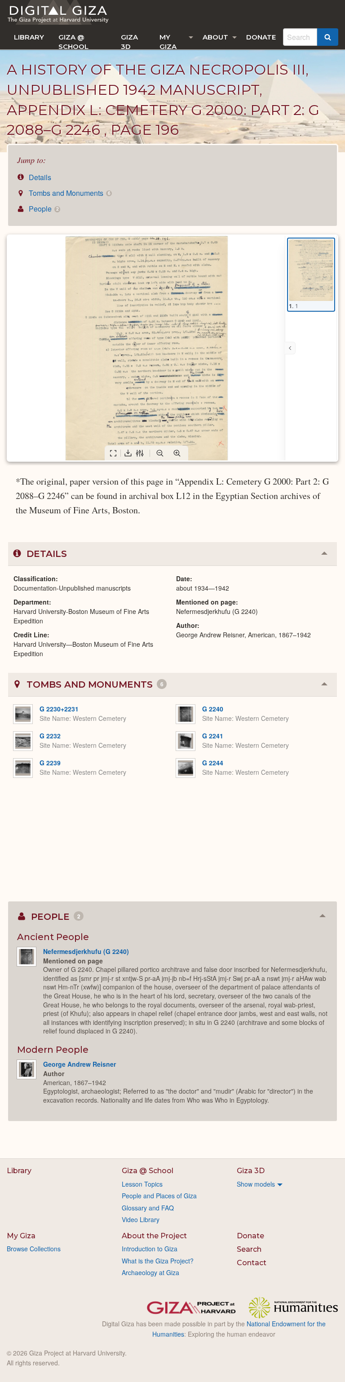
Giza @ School (73, 41)
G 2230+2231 (59, 708)
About (215, 37)
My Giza (168, 41)
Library (29, 37)
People (42, 208)
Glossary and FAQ (148, 1207)
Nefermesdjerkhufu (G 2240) (86, 951)
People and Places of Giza (159, 1195)
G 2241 (212, 735)
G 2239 (50, 762)
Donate (261, 37)
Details (39, 177)
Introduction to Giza (149, 1248)
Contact (251, 1262)
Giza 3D (129, 41)
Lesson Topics (142, 1183)
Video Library (140, 1219)
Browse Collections (34, 1248)
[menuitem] (29, 37)
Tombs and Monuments (68, 193)
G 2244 (212, 762)
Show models (256, 1184)
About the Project (154, 1236)
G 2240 (212, 708)
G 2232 (50, 735)
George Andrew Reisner (79, 1064)
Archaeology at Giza (150, 1272)
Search (249, 1249)
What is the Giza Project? (158, 1260)
